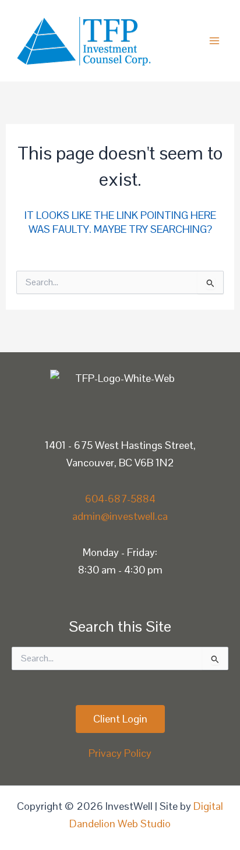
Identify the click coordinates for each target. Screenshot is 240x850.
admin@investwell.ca (120, 516)
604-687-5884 (120, 498)
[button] (120, 719)
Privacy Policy (120, 753)
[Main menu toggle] (214, 41)
